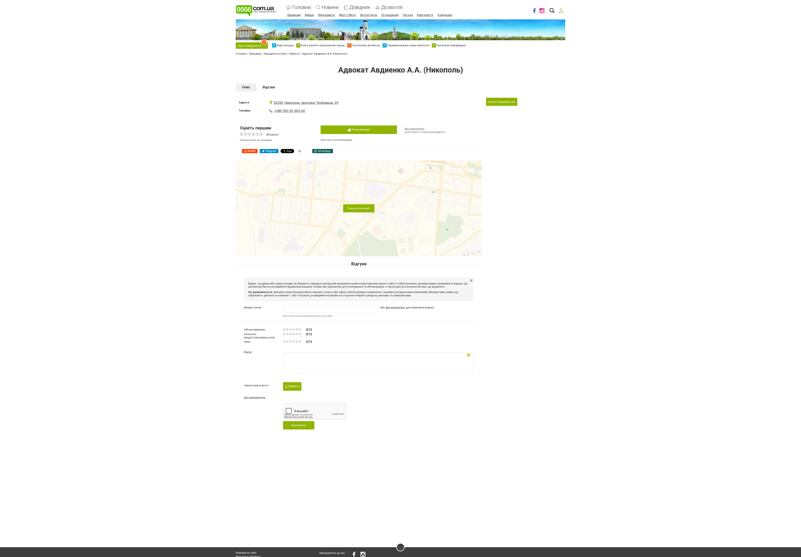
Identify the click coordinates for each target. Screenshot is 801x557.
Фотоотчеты (368, 15)
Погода (408, 15)
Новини (330, 7)
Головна (301, 7)
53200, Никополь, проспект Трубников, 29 (305, 103)
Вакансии (294, 15)
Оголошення (390, 15)
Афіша (309, 15)
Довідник (359, 7)
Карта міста (425, 15)
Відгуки (269, 87)
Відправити (298, 425)
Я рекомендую (360, 129)
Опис (246, 87)
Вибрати (294, 386)
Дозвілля (391, 7)
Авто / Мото (347, 15)
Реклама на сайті (246, 552)
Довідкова (444, 15)
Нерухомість (326, 15)
